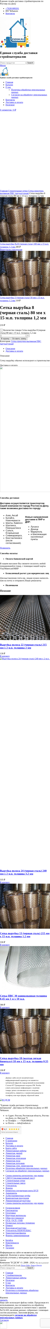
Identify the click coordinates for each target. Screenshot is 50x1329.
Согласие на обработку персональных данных (27, 1171)
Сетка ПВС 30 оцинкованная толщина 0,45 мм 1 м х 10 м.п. (23, 997)
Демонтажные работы (16, 1151)
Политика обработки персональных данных (26, 1168)
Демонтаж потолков (15, 1163)
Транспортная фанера (16, 1233)
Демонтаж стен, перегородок (19, 1166)
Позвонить (5, 548)
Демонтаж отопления (16, 1158)
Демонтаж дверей (14, 1153)
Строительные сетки (18, 191)
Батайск (9, 1240)
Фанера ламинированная (17, 1235)
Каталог (9, 1143)
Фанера (9, 1188)
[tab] (28, 348)
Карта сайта (11, 1148)
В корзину (5, 339)
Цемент (9, 1225)
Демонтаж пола (13, 1161)
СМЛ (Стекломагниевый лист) (20, 1178)
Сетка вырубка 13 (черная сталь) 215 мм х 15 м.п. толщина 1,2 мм (24, 935)
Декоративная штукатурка (18, 1200)
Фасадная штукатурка (16, 1228)
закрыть (4, 1300)
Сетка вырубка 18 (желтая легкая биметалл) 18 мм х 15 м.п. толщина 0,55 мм (24, 1061)
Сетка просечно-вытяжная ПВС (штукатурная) (22, 192)
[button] (5, 656)
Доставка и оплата (14, 1146)
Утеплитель (11, 1185)
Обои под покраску (15, 1218)
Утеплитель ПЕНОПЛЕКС (18, 1230)
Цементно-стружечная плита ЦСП (22, 1190)
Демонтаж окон (13, 1156)
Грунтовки (11, 1213)
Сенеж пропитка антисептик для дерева (24, 1175)
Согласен (4, 1320)
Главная (4, 191)
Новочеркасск (12, 1243)
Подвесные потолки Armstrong (20, 1223)
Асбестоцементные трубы (18, 1195)
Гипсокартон (12, 1210)
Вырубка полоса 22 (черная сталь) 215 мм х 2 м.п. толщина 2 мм (23, 646)
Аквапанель (11, 1193)
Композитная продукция (17, 1198)
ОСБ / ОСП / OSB (14, 1220)
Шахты (9, 1245)
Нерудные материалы (16, 1215)
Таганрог (10, 1248)
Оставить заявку (19, 339)
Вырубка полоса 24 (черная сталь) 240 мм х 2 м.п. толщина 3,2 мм (23, 872)
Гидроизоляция (13, 1208)
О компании (11, 1141)
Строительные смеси (15, 1183)
